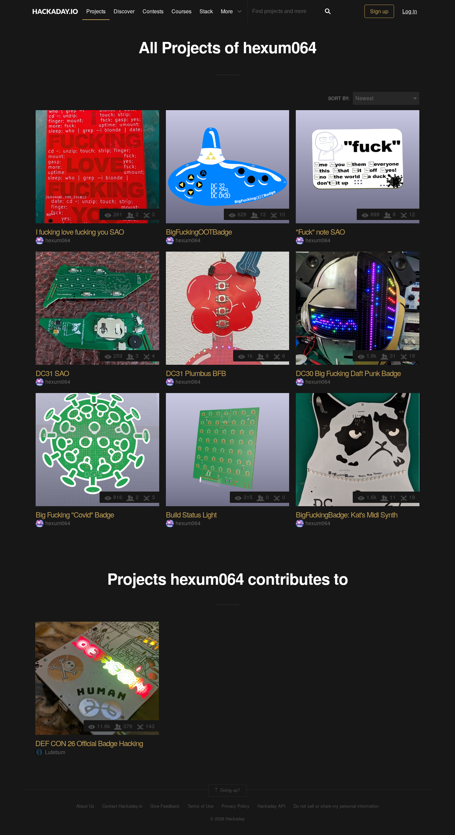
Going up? (229, 789)
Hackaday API (271, 806)
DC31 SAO (52, 373)
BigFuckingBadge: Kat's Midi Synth (346, 514)
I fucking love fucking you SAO (80, 231)
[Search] (327, 11)
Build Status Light (191, 514)
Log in (409, 11)
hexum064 (279, 47)
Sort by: (339, 98)
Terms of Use (201, 806)
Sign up (379, 11)
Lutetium (55, 752)
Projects (96, 11)
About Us (85, 806)
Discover (124, 11)
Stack (206, 11)
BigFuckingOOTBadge (199, 231)
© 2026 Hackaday (227, 819)
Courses (182, 11)
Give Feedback (165, 806)
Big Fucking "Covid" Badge (75, 514)
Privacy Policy (235, 806)
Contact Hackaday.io (122, 806)
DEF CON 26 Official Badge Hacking (89, 743)
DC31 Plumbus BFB (196, 373)
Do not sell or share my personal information (336, 806)
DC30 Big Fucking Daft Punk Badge (348, 373)
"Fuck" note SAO (320, 231)
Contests (153, 11)
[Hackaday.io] (55, 11)
